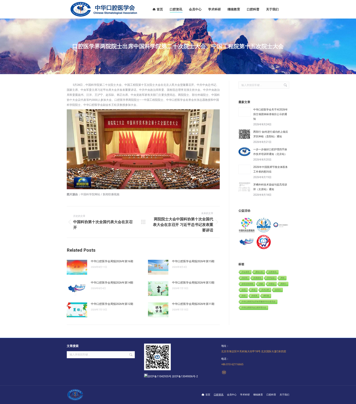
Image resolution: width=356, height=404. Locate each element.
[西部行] (246, 242)
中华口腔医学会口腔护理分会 (254, 308)
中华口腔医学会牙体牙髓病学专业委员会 (258, 302)
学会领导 (245, 272)
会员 (244, 290)
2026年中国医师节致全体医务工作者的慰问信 (270, 169)
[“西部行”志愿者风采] (246, 225)
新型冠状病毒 (247, 284)
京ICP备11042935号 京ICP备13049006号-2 (173, 376)
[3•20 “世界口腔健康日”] (280, 225)
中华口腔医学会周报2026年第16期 (112, 261)
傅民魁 (266, 296)
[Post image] (77, 267)
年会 (254, 290)
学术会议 (271, 278)
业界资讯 (272, 272)
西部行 (283, 284)
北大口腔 (265, 290)
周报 (282, 278)
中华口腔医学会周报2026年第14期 (112, 282)
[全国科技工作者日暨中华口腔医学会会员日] (263, 225)
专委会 (272, 284)
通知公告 (259, 272)
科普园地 (257, 278)
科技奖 (254, 296)
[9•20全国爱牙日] (263, 242)
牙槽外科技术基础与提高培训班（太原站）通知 (270, 187)
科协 (244, 296)
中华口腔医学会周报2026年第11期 (193, 304)
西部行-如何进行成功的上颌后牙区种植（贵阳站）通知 (270, 134)
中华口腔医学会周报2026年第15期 (193, 261)
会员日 (278, 290)
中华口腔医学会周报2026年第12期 (112, 304)
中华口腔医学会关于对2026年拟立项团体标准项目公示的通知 (270, 114)
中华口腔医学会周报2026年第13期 (193, 282)
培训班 (245, 278)
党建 (261, 284)
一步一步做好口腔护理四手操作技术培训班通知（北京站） (270, 151)
